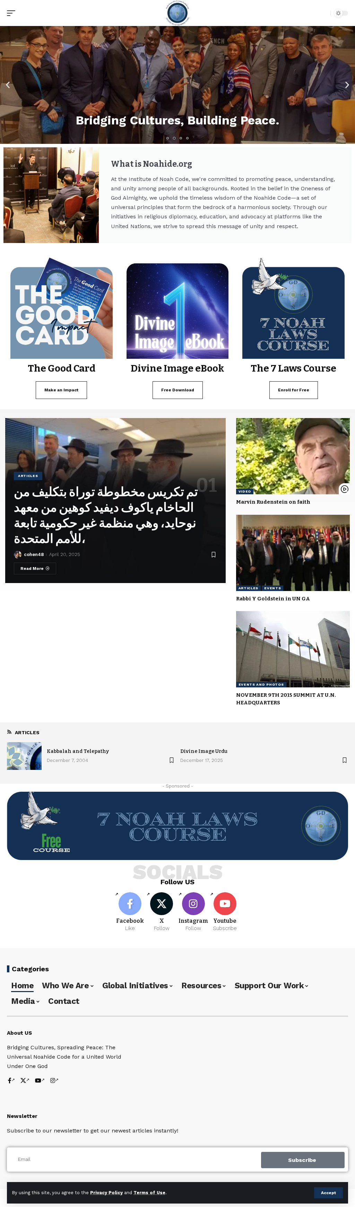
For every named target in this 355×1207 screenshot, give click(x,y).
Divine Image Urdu (203, 751)
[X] (161, 912)
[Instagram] (193, 912)
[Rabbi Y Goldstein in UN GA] (293, 553)
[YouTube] (40, 1081)
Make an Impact (61, 390)
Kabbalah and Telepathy (78, 751)
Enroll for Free (293, 390)
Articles (28, 476)
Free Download (177, 390)
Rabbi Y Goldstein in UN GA (273, 599)
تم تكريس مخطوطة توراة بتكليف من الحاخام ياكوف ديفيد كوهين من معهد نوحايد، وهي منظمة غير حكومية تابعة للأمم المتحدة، (106, 515)
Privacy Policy (106, 1192)
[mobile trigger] (13, 13)
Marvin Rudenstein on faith (273, 502)
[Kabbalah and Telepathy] (24, 756)
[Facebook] (130, 912)
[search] (323, 13)
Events (272, 588)
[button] (7, 85)
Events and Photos (261, 684)
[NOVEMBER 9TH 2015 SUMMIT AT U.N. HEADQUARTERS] (293, 649)
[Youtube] (225, 912)
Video (245, 491)
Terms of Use (149, 1192)
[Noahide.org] (177, 13)
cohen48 (34, 554)
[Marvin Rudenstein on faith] (293, 456)
